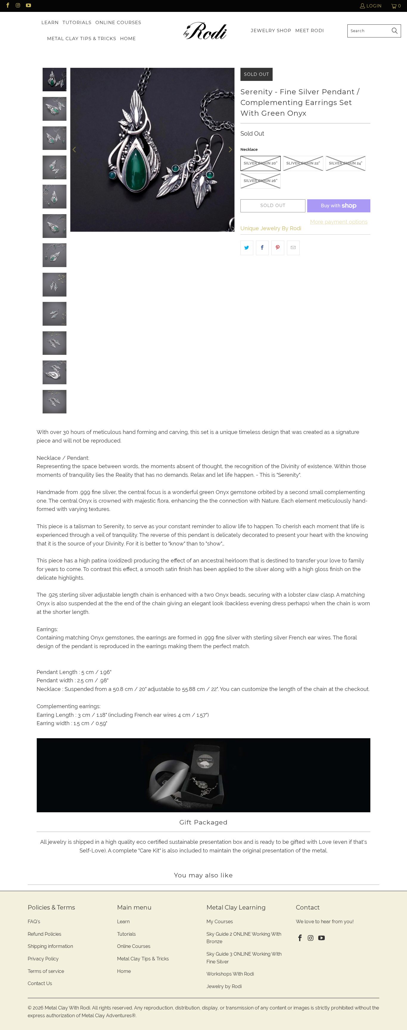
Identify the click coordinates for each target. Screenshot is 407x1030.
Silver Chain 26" (260, 180)
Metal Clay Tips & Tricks (143, 959)
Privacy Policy (43, 959)
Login (374, 6)
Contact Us (40, 983)
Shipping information (50, 946)
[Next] (230, 150)
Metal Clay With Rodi (67, 1008)
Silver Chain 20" (260, 163)
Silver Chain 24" (345, 163)
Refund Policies (44, 934)
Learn (123, 921)
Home (124, 971)
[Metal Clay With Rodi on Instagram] (18, 6)
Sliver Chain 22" (303, 163)
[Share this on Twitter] (246, 248)
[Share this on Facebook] (262, 248)
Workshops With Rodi (230, 974)
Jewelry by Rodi (224, 986)
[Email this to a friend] (293, 248)
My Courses (219, 921)
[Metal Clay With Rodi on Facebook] (7, 6)
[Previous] (75, 150)
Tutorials (126, 934)
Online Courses (133, 946)
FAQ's (34, 921)
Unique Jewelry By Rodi (270, 228)
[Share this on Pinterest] (277, 248)
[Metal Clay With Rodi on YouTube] (28, 6)
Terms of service (46, 971)
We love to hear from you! (325, 921)
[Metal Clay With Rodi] (205, 30)
